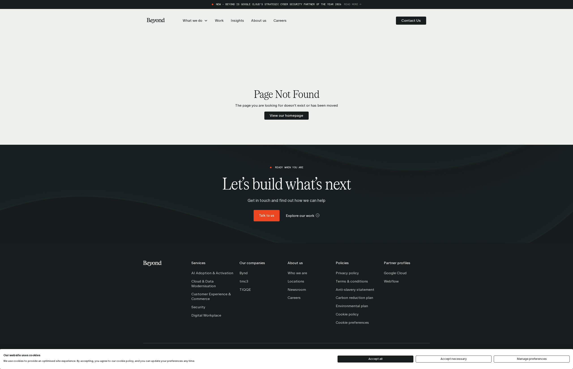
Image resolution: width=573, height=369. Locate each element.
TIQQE (245, 289)
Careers (294, 298)
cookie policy (124, 361)
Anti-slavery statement (355, 289)
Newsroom (297, 289)
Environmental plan (352, 306)
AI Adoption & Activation (212, 273)
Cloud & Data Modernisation (203, 283)
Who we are (297, 273)
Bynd (243, 273)
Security (198, 307)
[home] (156, 20)
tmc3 (243, 281)
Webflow (391, 281)
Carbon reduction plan (354, 298)
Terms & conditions (352, 281)
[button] (195, 20)
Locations (296, 281)
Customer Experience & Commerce (211, 296)
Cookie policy (347, 314)
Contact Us (411, 20)
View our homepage (286, 115)
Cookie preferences (352, 322)
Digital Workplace (206, 315)
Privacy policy (347, 273)
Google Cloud (395, 273)
